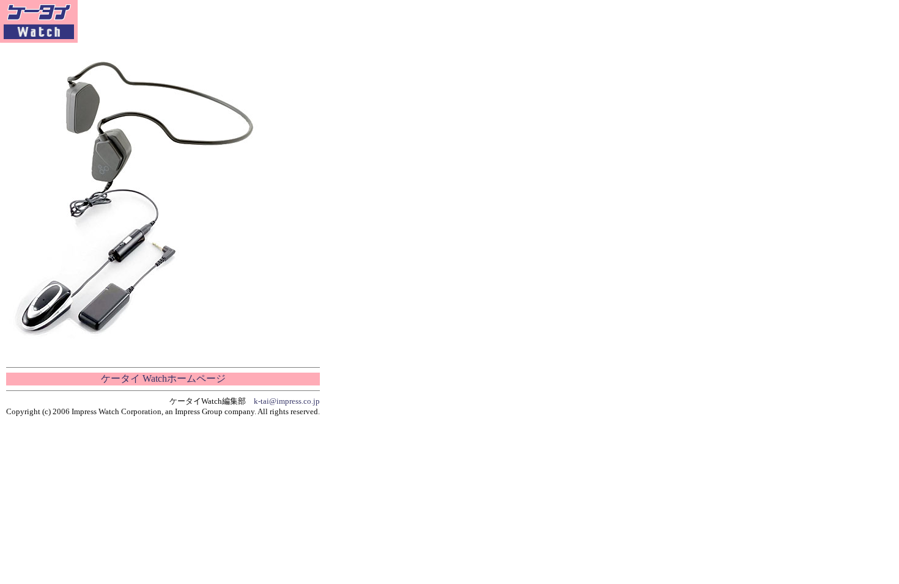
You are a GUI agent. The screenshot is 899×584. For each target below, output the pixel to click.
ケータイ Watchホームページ (163, 378)
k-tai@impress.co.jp (287, 401)
